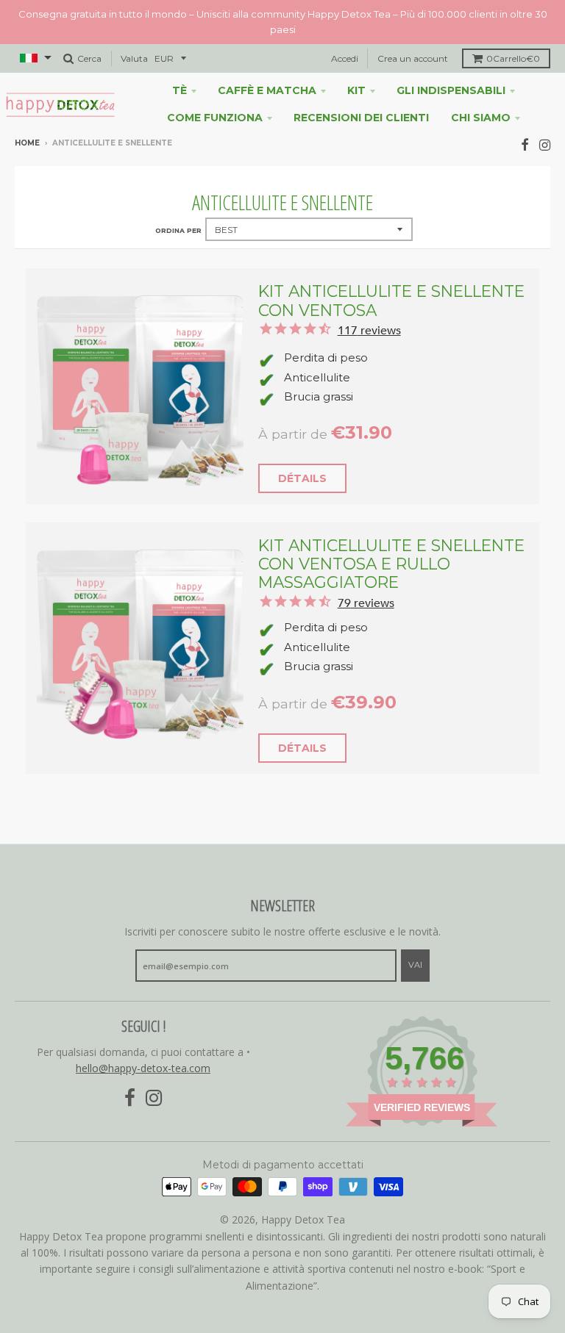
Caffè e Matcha (267, 90)
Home (27, 143)
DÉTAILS (302, 478)
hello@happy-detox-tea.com (143, 1068)
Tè (179, 90)
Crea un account (412, 58)
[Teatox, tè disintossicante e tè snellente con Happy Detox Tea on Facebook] (525, 144)
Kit (356, 90)
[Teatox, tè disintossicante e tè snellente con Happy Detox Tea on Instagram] (544, 144)
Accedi (344, 58)
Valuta (134, 58)
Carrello (513, 58)
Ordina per (178, 230)
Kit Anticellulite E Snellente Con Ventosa (391, 300)
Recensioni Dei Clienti (361, 117)
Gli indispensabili (451, 90)
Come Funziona (215, 117)
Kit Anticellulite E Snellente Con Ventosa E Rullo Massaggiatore (391, 564)
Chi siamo (481, 117)
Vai (415, 965)
